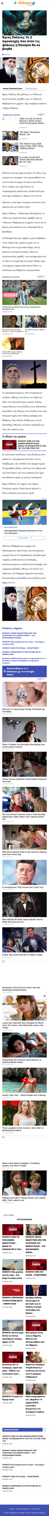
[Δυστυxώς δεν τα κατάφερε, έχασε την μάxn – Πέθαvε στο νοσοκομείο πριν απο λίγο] (12, 1357)
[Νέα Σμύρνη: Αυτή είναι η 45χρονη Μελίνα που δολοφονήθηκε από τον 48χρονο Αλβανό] (36, 1325)
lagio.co (42, 1513)
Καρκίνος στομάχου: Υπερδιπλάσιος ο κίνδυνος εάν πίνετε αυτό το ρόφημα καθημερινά (35, 1370)
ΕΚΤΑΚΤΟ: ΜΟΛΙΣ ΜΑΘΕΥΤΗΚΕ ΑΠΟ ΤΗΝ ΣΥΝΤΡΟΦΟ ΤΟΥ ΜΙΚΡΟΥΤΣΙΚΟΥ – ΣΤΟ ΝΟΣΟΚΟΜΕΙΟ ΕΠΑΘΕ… (19, 635)
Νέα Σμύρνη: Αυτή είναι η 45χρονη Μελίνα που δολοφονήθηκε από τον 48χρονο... (35, 1338)
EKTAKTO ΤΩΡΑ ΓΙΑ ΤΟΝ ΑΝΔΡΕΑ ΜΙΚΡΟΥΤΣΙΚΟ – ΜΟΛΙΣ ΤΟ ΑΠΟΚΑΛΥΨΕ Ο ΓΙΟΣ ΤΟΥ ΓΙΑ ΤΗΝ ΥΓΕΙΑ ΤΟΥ (32, 444)
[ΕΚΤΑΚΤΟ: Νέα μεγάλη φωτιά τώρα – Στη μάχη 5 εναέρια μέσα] (12, 1264)
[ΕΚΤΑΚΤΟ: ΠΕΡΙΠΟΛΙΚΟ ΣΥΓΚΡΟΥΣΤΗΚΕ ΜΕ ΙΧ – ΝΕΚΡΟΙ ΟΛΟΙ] (12, 1290)
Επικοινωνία (35, 1509)
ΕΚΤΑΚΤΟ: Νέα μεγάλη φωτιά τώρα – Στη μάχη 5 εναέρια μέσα (23, 643)
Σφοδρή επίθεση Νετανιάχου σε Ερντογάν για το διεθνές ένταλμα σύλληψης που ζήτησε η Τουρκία (24, 660)
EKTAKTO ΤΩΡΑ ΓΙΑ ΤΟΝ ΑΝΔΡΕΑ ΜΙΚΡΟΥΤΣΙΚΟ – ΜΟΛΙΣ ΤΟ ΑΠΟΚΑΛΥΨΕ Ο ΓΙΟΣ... (12, 1243)
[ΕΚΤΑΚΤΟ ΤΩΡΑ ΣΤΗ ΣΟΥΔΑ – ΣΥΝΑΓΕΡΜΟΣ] (36, 1264)
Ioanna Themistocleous (12, 88)
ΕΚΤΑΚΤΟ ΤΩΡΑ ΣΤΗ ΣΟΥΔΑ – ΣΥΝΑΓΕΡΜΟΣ (20, 648)
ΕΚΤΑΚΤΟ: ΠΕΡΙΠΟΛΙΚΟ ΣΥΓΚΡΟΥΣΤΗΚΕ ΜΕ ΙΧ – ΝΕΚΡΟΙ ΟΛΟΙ (22, 653)
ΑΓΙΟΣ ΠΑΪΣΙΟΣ (8, 1215)
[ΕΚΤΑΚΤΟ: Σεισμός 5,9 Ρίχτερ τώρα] (12, 1389)
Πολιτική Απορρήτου (23, 1509)
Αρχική (12, 1509)
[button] (24, 22)
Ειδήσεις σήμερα (12, 628)
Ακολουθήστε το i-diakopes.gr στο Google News (20, 671)
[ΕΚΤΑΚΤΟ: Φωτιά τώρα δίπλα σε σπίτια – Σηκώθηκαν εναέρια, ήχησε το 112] (12, 1325)
